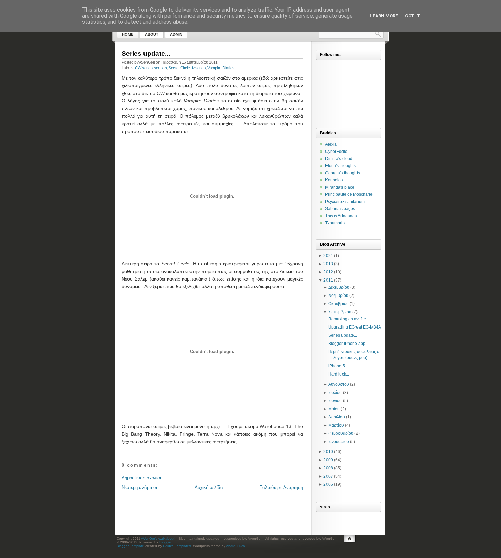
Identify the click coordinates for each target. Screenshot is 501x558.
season (160, 68)
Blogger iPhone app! (347, 343)
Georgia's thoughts (342, 173)
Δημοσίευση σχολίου (142, 477)
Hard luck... (338, 374)
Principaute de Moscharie (349, 194)
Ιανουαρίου (338, 441)
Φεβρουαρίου (340, 433)
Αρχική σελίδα (209, 487)
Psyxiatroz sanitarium (345, 201)
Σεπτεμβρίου (339, 311)
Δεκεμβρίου (338, 287)
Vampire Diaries (220, 68)
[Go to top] (350, 545)
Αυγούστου (338, 384)
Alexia (331, 144)
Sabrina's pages (340, 208)
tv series (199, 68)
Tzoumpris (335, 223)
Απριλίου (336, 417)
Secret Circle (179, 68)
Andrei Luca (235, 546)
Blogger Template (130, 546)
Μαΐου (334, 408)
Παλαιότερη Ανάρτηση (281, 487)
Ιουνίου (335, 400)
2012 (328, 272)
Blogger (165, 542)
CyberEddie (336, 151)
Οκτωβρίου (338, 303)
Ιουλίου (335, 392)
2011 (328, 280)
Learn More (384, 15)
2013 (328, 263)
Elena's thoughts (340, 165)
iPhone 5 (336, 366)
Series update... (146, 53)
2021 (328, 255)
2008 (328, 468)
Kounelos (334, 180)
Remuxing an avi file (347, 319)
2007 (328, 476)
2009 (328, 460)
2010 (328, 451)
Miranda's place (339, 187)
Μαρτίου (336, 425)
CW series (144, 68)
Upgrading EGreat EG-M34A (354, 327)
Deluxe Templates (177, 546)
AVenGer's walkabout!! (159, 538)
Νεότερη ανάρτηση (140, 487)
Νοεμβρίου (338, 295)
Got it (412, 15)
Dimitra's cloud (338, 158)
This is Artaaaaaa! (341, 215)
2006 (328, 484)
